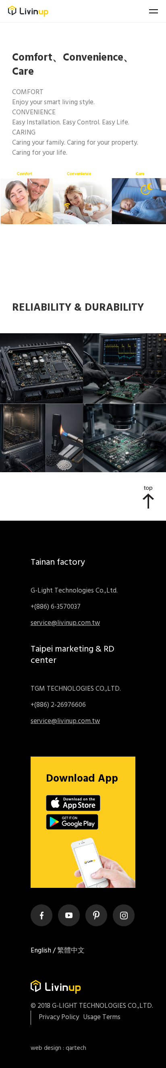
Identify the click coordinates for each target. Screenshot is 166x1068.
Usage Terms (101, 1017)
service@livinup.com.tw (65, 623)
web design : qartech (58, 1048)
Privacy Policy (59, 1017)
